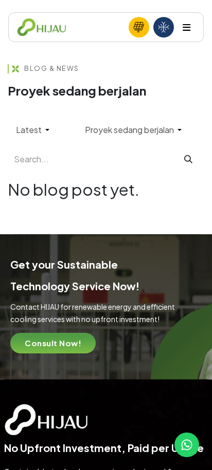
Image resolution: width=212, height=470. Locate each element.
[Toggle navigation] (186, 27)
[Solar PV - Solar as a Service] (139, 27)
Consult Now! (53, 343)
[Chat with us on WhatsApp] (186, 445)
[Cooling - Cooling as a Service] (163, 27)
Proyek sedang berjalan (130, 129)
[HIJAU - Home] (41, 27)
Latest (29, 129)
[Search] (188, 159)
